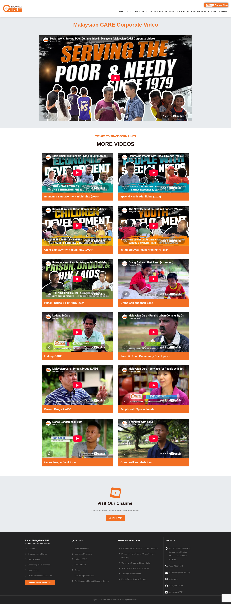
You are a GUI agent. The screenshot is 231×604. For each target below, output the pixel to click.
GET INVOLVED (157, 12)
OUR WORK (139, 12)
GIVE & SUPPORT (177, 12)
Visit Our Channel (115, 503)
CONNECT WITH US (217, 12)
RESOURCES (197, 12)
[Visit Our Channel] (115, 493)
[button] (124, 12)
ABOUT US (124, 12)
